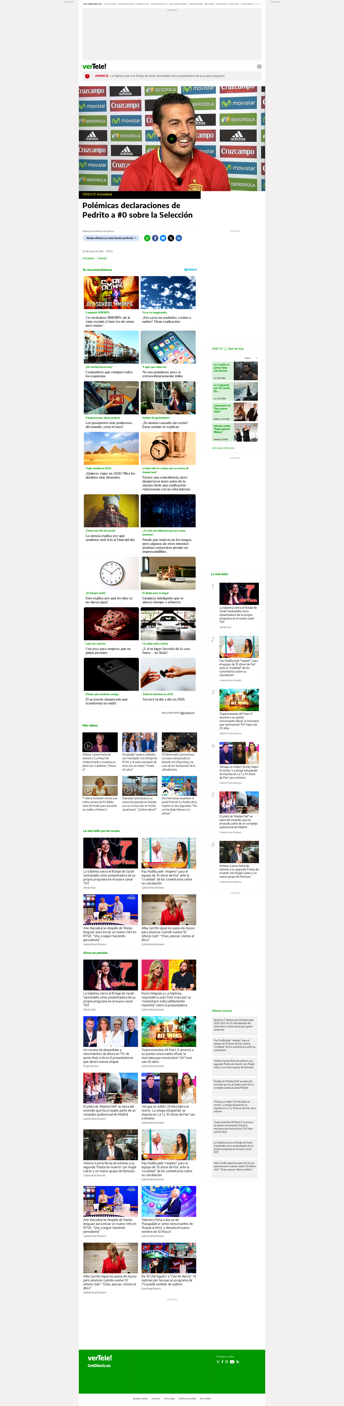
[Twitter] (171, 238)
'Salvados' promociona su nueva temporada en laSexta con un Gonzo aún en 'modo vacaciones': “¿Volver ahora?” (139, 803)
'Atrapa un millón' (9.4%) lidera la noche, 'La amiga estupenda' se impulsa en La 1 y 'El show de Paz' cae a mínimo (168, 1112)
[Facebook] (155, 238)
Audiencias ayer (143, 4)
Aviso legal (169, 1398)
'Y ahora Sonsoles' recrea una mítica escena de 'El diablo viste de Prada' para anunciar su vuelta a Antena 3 (99, 803)
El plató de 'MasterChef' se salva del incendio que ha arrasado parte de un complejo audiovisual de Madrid (109, 1110)
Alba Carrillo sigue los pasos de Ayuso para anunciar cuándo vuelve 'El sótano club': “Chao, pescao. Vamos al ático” (168, 934)
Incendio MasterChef (159, 4)
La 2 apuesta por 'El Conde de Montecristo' (222, 388)
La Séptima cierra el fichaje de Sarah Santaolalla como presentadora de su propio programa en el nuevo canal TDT (109, 877)
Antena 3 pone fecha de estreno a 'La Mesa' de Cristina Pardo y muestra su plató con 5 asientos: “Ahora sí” (99, 762)
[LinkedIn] (179, 238)
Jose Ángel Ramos (151, 1288)
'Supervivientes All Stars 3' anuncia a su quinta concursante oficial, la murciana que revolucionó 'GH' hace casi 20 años (168, 1056)
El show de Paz (110, 4)
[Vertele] (100, 1357)
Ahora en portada (95, 953)
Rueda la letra (233, 4)
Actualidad (104, 194)
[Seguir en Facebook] (222, 1361)
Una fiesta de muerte (126, 4)
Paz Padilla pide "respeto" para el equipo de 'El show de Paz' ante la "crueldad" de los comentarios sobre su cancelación (238, 668)
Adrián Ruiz (89, 887)
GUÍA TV (227, 348)
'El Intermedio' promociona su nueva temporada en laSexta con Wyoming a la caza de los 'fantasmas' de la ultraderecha (178, 762)
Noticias (102, 258)
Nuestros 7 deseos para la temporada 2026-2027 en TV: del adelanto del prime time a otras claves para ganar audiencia (234, 1024)
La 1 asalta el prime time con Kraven (221, 367)
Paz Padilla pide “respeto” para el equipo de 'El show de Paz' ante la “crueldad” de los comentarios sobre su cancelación (167, 877)
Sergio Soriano (91, 1065)
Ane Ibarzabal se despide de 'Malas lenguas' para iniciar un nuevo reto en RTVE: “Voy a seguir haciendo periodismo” (109, 934)
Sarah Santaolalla (196, 4)
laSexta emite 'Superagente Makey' (222, 429)
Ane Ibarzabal (221, 4)
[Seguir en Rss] (237, 1361)
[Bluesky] (163, 238)
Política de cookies (187, 1398)
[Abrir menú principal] (259, 66)
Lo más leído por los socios (101, 831)
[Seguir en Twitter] (218, 1361)
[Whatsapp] (147, 238)
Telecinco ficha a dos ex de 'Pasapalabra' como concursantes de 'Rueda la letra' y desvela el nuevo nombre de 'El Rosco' (167, 1226)
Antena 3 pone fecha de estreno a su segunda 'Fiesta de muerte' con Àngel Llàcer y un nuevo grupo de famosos (109, 1167)
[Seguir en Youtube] (232, 1361)
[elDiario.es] (99, 1365)
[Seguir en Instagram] (226, 1361)
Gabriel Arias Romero (153, 887)
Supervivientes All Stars (178, 4)
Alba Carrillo (209, 4)
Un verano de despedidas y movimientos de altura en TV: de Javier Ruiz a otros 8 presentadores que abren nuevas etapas (108, 1056)
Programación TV (248, 4)
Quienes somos (140, 1398)
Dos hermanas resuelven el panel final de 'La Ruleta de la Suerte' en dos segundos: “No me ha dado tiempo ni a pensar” (179, 805)
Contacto (156, 1398)
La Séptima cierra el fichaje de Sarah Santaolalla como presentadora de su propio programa (167, 76)
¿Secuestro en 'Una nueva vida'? (222, 408)
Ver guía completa (223, 448)
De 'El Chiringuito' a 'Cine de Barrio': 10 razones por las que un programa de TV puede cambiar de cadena (169, 1280)
